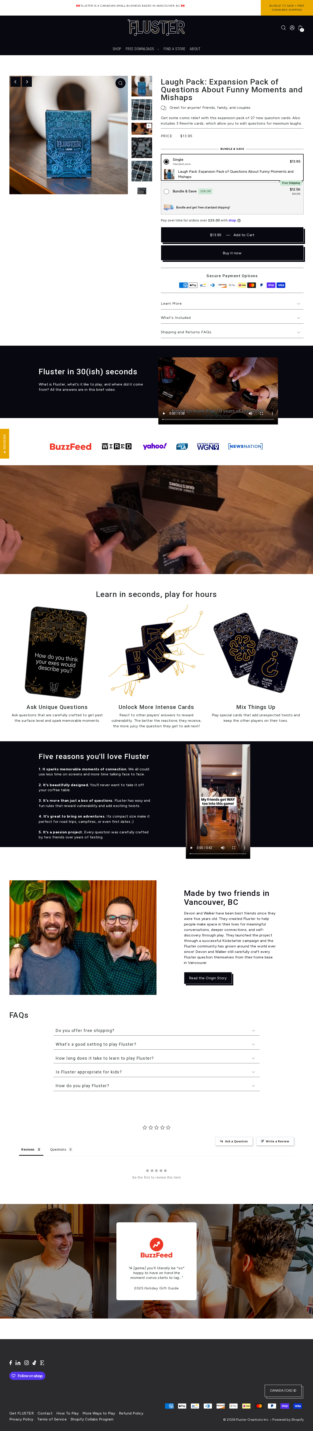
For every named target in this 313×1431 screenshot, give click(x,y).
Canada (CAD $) (283, 1391)
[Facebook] (10, 1362)
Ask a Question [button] (236, 1141)
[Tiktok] (34, 1362)
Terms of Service (52, 1419)
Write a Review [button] (277, 1141)
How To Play (67, 1413)
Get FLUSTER (21, 1413)
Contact (45, 1413)
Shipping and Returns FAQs (186, 332)
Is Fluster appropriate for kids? (89, 1072)
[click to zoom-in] (120, 83)
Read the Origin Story (208, 978)
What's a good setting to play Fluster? (96, 1044)
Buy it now (232, 253)
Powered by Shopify (288, 1420)
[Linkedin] (18, 1362)
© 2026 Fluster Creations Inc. (246, 1420)
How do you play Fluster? (82, 1085)
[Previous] (16, 82)
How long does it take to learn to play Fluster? (105, 1058)
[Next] (27, 82)
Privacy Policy (21, 1419)
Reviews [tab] (28, 1149)
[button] (232, 161)
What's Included (176, 317)
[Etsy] (42, 1362)
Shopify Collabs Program (92, 1419)
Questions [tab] (58, 1149)
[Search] (283, 27)
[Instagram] (26, 1362)
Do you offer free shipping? (85, 1030)
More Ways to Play (98, 1413)
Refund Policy (131, 1413)
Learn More (171, 303)
